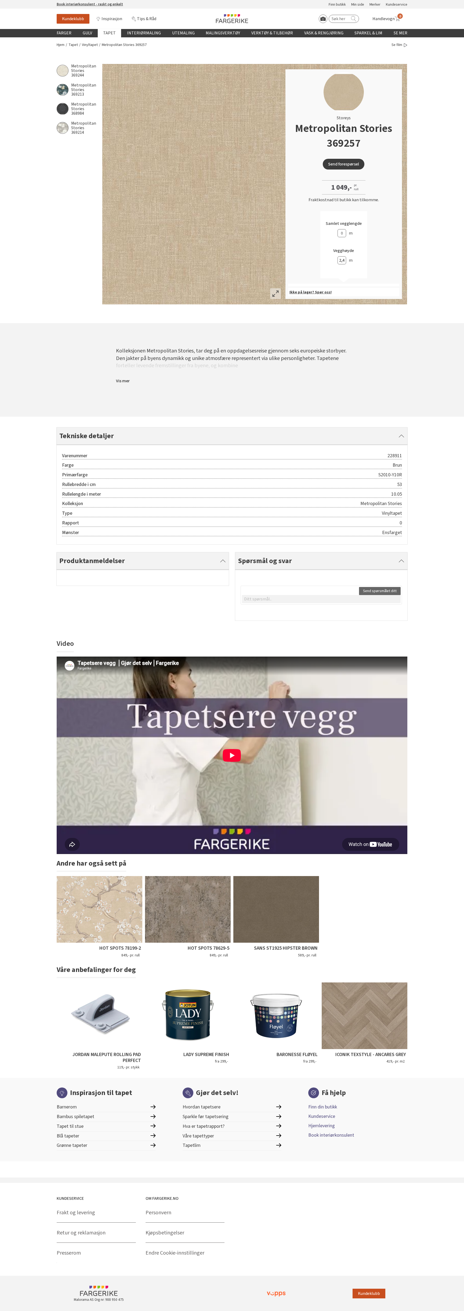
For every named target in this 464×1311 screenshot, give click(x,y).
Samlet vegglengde (344, 223)
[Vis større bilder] (275, 293)
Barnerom (67, 1107)
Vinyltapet (90, 45)
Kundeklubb (73, 19)
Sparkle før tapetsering (206, 1116)
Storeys (344, 118)
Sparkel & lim (368, 33)
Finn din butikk (322, 1107)
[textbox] (321, 599)
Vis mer (123, 381)
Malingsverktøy (223, 33)
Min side (357, 4)
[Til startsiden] (232, 18)
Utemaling (183, 33)
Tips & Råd (146, 19)
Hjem (60, 45)
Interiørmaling (144, 33)
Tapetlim (192, 1145)
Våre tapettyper (198, 1136)
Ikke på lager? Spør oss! (310, 292)
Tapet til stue (70, 1126)
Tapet (109, 33)
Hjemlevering (321, 1125)
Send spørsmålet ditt (380, 591)
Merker (374, 4)
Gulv (87, 33)
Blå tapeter (68, 1136)
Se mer (400, 33)
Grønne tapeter (72, 1145)
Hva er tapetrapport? (203, 1126)
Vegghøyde (343, 251)
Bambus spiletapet (75, 1116)
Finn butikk (337, 4)
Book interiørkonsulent (331, 1135)
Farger (64, 33)
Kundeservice (396, 4)
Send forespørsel (343, 164)
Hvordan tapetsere (201, 1107)
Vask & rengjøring (323, 33)
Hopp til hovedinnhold (20, 3)
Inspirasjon (112, 19)
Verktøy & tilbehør (272, 33)
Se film (397, 45)
